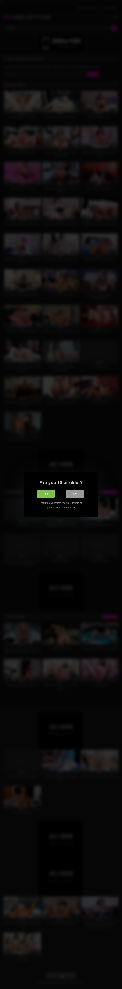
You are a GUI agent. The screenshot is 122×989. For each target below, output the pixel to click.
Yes (45, 493)
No (75, 493)
